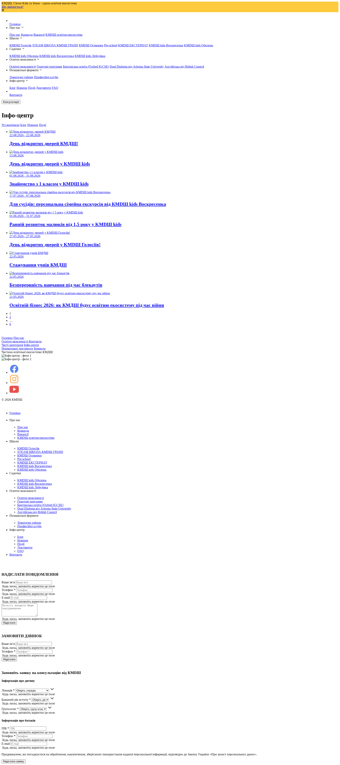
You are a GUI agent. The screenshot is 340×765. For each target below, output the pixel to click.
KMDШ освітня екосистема (63, 34)
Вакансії (39, 34)
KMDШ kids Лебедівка (90, 56)
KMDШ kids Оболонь (198, 45)
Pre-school (110, 45)
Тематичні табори (21, 77)
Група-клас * (10, 709)
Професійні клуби (46, 77)
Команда (27, 34)
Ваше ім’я (8, 582)
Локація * (8, 690)
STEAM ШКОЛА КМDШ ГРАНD (55, 45)
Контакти (15, 95)
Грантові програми (49, 66)
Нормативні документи (17, 348)
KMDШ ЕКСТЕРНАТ (133, 45)
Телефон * (8, 590)
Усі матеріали (10, 125)
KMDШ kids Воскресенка (166, 45)
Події (31, 87)
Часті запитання (12, 345)
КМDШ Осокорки (91, 45)
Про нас (14, 34)
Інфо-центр (31, 345)
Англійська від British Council (184, 66)
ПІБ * (5, 728)
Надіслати (9, 622)
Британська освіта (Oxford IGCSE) (86, 66)
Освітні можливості (22, 66)
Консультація (11, 101)
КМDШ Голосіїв (20, 45)
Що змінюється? (12, 6)
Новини (22, 87)
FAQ (55, 87)
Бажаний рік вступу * (16, 699)
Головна (14, 24)
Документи (43, 87)
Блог (12, 87)
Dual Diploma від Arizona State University (137, 66)
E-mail (6, 597)
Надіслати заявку (13, 761)
